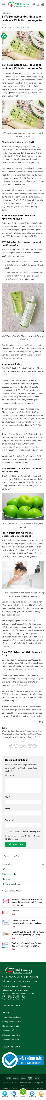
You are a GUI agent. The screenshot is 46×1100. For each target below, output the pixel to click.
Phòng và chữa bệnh (11, 883)
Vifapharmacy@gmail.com (19, 986)
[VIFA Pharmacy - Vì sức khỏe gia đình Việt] (19, 4)
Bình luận (10, 775)
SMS (41, 1096)
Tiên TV (26, 27)
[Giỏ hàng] (42, 4)
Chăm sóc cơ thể (9, 874)
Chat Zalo (14, 1096)
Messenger (32, 1096)
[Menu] (3, 4)
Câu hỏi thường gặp (10, 1026)
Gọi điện (23, 1091)
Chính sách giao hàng (11, 1035)
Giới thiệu (6, 1012)
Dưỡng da (6, 13)
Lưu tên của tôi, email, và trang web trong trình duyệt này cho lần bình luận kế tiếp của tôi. (23, 835)
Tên (7, 797)
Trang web (10, 820)
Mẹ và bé (6, 879)
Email (8, 808)
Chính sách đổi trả (9, 1030)
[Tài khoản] (38, 4)
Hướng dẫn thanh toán (11, 1021)
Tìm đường (4, 1096)
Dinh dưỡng (7, 864)
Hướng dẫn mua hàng (11, 1017)
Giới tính (5, 869)
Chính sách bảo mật (10, 1039)
